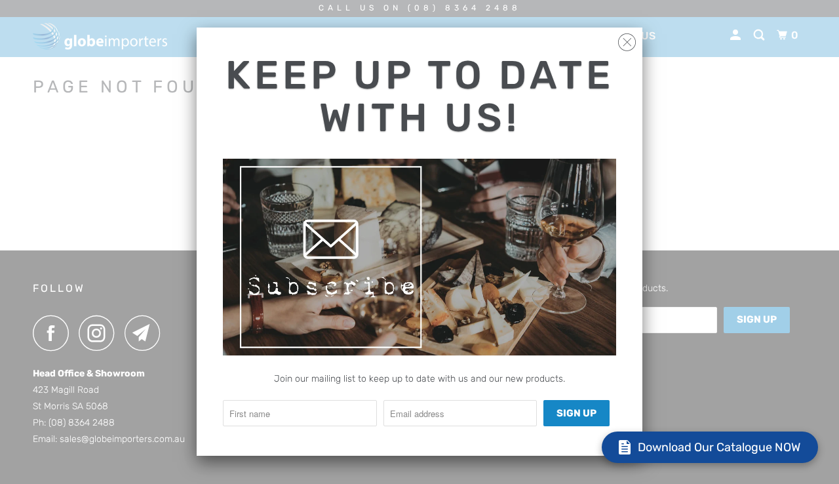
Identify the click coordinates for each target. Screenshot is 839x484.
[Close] (627, 39)
